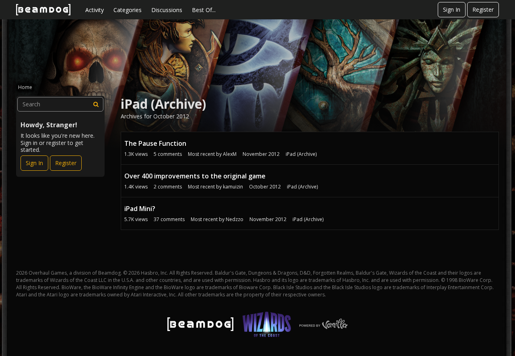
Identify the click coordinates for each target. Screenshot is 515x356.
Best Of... (204, 10)
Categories (127, 10)
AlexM (230, 154)
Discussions (166, 10)
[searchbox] (60, 104)
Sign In (451, 9)
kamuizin (233, 186)
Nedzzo (234, 219)
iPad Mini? (139, 208)
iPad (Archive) (300, 154)
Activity (94, 10)
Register (483, 9)
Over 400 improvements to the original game (195, 176)
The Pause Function (155, 143)
